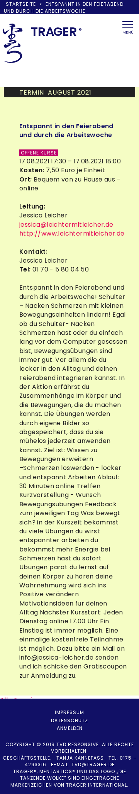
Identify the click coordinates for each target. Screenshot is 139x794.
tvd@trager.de (93, 764)
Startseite (21, 4)
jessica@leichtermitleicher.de (66, 224)
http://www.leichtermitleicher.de (72, 233)
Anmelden (70, 728)
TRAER (54, 31)
